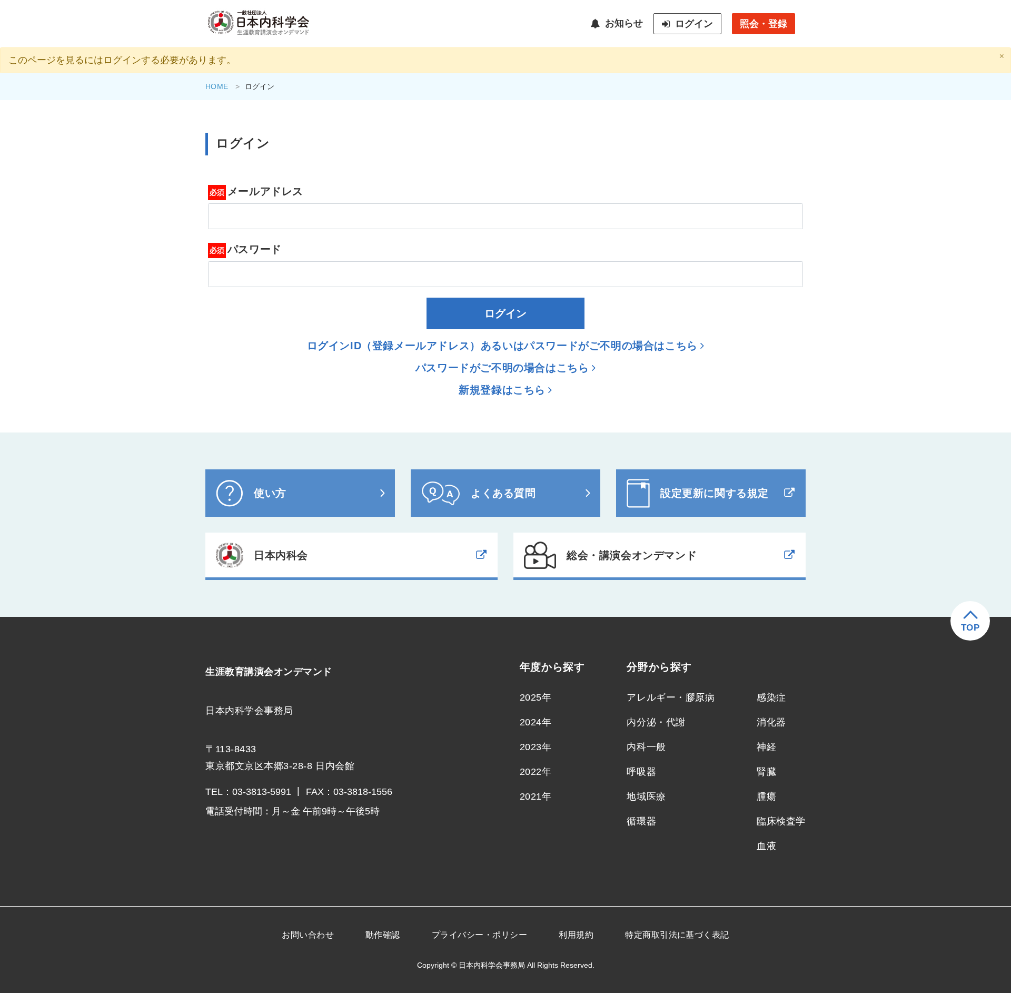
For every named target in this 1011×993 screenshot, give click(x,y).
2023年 (536, 747)
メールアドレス (265, 191)
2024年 (536, 722)
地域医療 (646, 796)
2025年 (536, 697)
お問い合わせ (308, 934)
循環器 (641, 821)
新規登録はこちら (502, 390)
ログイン (694, 23)
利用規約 (576, 934)
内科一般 (646, 747)
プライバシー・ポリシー (479, 934)
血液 (766, 846)
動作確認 (382, 934)
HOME (217, 86)
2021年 (536, 796)
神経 (766, 747)
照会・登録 (763, 23)
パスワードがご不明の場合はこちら (502, 367)
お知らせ (624, 23)
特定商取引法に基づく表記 (677, 934)
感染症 (771, 697)
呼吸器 (641, 771)
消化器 (771, 722)
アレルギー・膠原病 (671, 697)
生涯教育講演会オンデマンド (268, 671)
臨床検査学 (781, 821)
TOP (970, 628)
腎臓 (766, 771)
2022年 (536, 771)
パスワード (254, 249)
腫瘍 (766, 796)
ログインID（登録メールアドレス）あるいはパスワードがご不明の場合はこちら (502, 345)
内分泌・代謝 (656, 722)
